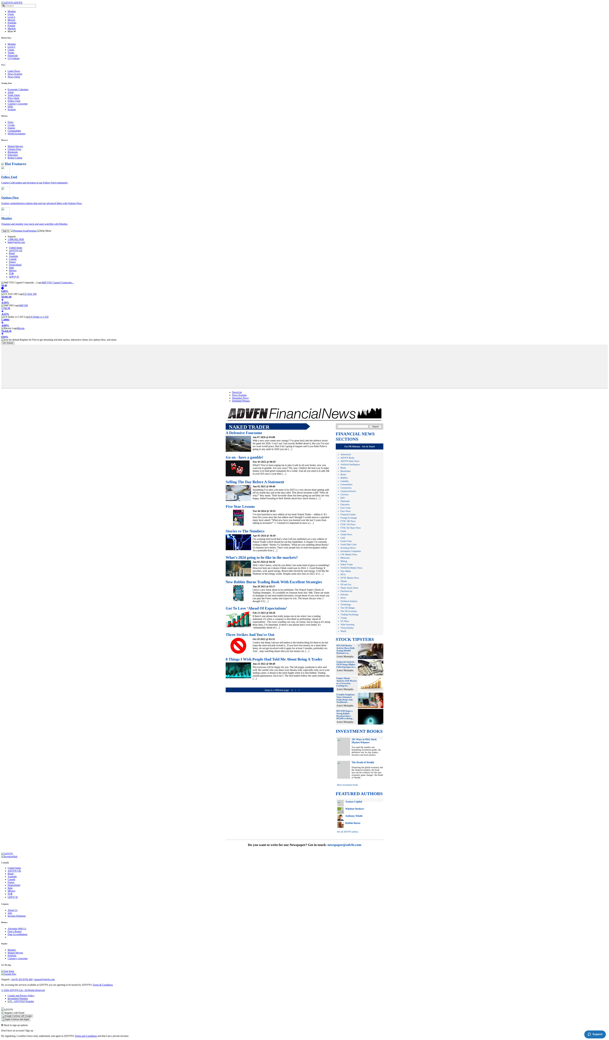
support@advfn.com (44, 979)
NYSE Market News (350, 578)
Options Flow (14, 149)
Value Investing (347, 624)
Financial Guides (348, 514)
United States (15, 247)
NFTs (343, 574)
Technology (346, 604)
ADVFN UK (15, 250)
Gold (343, 538)
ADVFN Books (347, 458)
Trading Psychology (350, 614)
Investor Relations (17, 916)
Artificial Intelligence (350, 464)
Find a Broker (15, 931)
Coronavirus (346, 488)
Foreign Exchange (349, 518)
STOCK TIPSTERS (355, 639)
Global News (346, 534)
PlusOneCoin (346, 591)
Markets (12, 28)
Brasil (12, 253)
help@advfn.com (16, 242)
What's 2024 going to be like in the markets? (262, 557)
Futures (11, 128)
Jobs (10, 913)
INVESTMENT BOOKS (359, 731)
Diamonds (345, 501)
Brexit (343, 474)
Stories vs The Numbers (245, 531)
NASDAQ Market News (351, 568)
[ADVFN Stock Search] (3, 5)
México (12, 270)
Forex (10, 122)
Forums (11, 25)
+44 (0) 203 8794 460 (21, 979)
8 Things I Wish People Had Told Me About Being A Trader (274, 659)
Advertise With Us (17, 928)
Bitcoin (20, 328)
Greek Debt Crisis (349, 544)
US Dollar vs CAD (39, 316)
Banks (343, 468)
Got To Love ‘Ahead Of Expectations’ (256, 608)
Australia (13, 256)
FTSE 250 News (348, 524)
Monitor (12, 11)
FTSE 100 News (348, 521)
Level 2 (11, 17)
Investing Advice (348, 548)
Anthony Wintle (354, 816)
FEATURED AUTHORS (359, 793)
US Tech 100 (29, 294)
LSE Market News (349, 554)
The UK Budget (348, 608)
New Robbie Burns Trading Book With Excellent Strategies (274, 582)
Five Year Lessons (240, 506)
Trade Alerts (14, 95)
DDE (10, 106)
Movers (11, 20)
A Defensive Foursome (244, 433)
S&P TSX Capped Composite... (58, 282)
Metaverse (345, 558)
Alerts (11, 92)
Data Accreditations (17, 934)
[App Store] (7, 971)
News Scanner (15, 74)
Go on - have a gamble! (244, 457)
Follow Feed (14, 101)
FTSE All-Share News (351, 528)
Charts (11, 49)
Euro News (345, 511)
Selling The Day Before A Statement (255, 482)
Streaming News (240, 398)
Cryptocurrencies (348, 491)
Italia (11, 267)
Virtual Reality (347, 628)
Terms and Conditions (86, 1036)
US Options (14, 58)
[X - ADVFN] (15, 1001)
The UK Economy (349, 611)
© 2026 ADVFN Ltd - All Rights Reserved (23, 990)
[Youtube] (28, 1001)
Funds (343, 531)
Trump (344, 618)
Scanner (12, 109)
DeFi (343, 498)
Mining (344, 561)
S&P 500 (23, 305)
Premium (32, 230)
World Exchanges (16, 133)
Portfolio (12, 22)
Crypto (11, 125)
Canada (12, 259)
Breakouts (13, 152)
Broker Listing (15, 157)
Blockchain (345, 471)
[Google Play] (8, 974)
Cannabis (345, 481)
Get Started (8, 343)
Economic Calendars (18, 89)
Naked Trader (347, 564)
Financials (13, 55)
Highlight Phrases (241, 400)
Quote (11, 14)
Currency (345, 494)
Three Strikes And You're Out (250, 635)
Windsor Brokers (354, 808)
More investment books (347, 785)
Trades (11, 52)
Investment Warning (18, 998)
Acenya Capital (353, 801)
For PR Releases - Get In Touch (359, 446)
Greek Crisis (346, 541)
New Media (346, 571)
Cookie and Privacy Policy (21, 995)
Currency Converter (18, 103)
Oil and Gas (346, 584)
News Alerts (14, 76)
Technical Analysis (349, 601)
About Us (12, 910)
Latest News (14, 71)
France (12, 262)
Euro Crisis (346, 508)
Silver (343, 598)
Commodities (14, 130)
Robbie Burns (352, 823)
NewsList (237, 392)
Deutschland (15, 264)
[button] (17, 1016)
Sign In (6, 231)
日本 (11, 273)
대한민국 (14, 276)
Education (13, 155)
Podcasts (344, 594)
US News (345, 621)
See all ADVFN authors (347, 832)
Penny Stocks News (349, 588)
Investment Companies (351, 551)
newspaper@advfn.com (344, 845)
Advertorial (346, 454)
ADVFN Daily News (350, 461)
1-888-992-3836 (16, 239)
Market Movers (15, 146)
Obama (344, 581)
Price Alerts (13, 98)
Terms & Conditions (103, 984)
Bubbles (344, 478)
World (343, 631)
